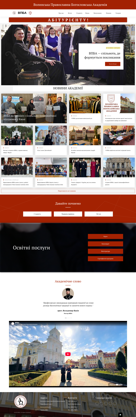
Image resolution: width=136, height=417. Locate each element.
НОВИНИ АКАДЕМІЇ (68, 88)
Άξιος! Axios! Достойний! (44, 150)
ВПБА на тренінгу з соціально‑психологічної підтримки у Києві (30, 117)
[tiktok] (114, 403)
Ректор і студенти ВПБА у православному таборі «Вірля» (15, 151)
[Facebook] (97, 403)
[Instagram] (106, 403)
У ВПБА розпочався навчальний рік (81, 118)
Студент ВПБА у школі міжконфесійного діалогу (117, 183)
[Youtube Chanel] (110, 403)
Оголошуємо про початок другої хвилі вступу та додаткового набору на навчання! (118, 119)
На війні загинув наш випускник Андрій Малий (83, 151)
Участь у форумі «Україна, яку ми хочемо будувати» (83, 183)
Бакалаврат (112, 55)
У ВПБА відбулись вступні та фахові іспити (117, 150)
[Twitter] (101, 403)
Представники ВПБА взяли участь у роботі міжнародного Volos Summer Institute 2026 (16, 183)
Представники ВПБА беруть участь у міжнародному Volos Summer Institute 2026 (50, 183)
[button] (68, 191)
